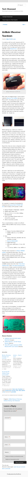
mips (20, 390)
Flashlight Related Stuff (7, 16)
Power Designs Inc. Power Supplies (10, 19)
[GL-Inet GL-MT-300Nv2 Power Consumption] (7, 378)
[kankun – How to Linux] (18, 361)
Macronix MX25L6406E (12, 241)
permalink (14, 392)
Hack (14, 389)
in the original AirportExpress (18, 265)
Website (7, 452)
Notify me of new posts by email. (12, 459)
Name (7, 437)
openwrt (23, 390)
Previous (4, 24)
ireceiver (14, 390)
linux (17, 390)
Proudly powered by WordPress (14, 474)
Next (24, 24)
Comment (7, 417)
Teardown (20, 389)
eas (15, 39)
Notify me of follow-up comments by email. (14, 456)
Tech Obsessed (9, 9)
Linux (16, 389)
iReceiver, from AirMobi (12, 98)
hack (10, 390)
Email (7, 444)
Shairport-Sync (13, 48)
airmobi (7, 390)
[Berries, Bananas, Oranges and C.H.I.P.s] (7, 362)
